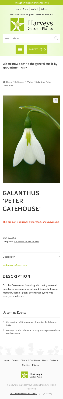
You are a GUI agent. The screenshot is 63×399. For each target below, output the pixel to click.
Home (18, 9)
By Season (19, 82)
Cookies (26, 365)
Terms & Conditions (30, 360)
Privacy (35, 365)
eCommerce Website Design (23, 393)
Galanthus (19, 241)
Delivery (44, 9)
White (28, 241)
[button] (55, 100)
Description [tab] (9, 256)
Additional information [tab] (15, 265)
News (25, 9)
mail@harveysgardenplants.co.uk (32, 2)
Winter (30, 82)
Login (29, 14)
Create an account (44, 14)
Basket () (35, 49)
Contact (34, 9)
